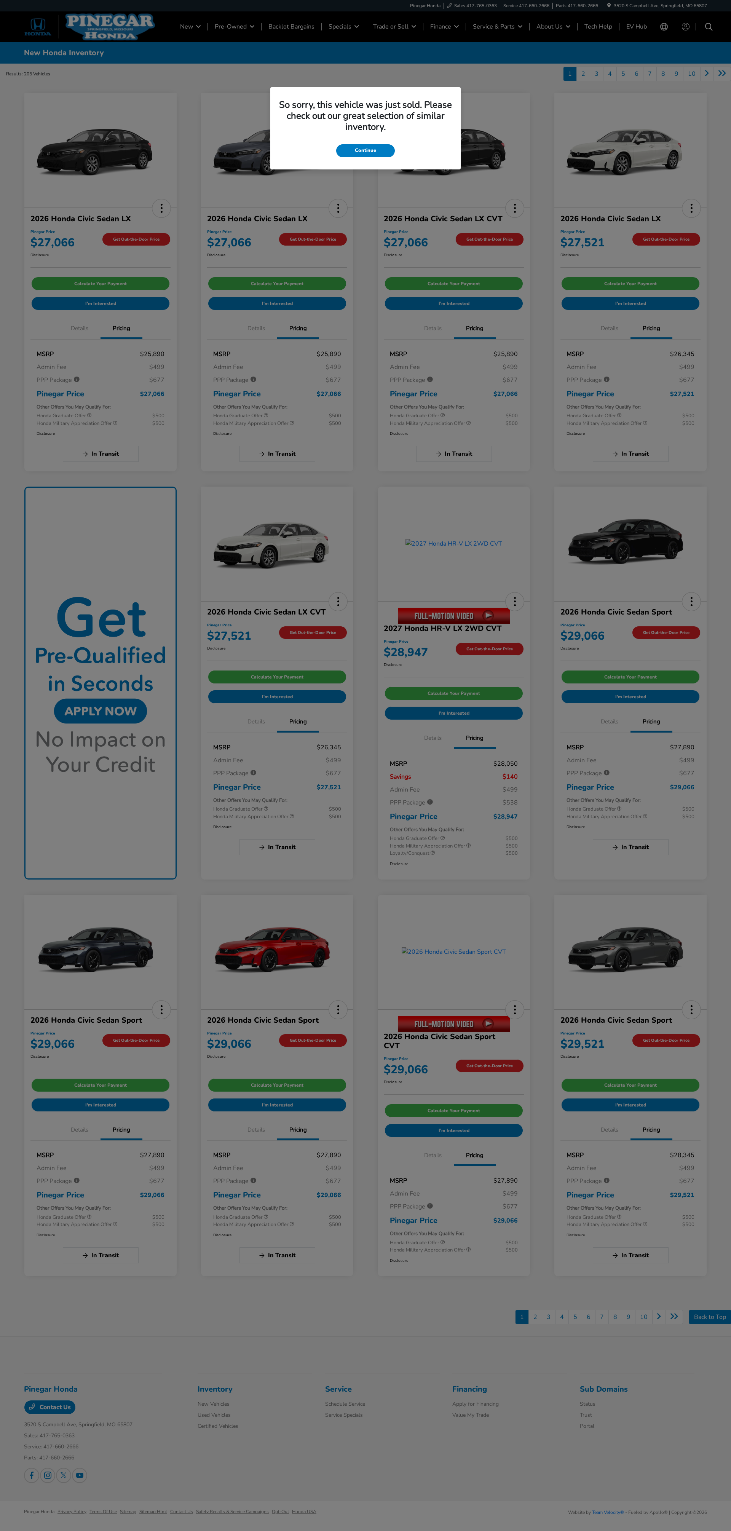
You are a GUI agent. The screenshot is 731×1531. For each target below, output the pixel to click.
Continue (365, 150)
